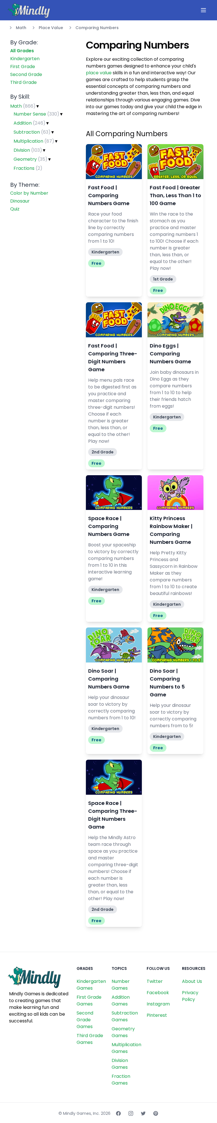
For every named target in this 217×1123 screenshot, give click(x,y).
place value (99, 72)
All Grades (22, 50)
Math (21, 28)
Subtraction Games (125, 1016)
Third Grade (23, 82)
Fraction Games (121, 1079)
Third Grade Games (90, 1039)
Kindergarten (25, 58)
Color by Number (29, 193)
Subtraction (32, 132)
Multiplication (34, 141)
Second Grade (26, 74)
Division (28, 150)
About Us (192, 981)
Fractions (28, 168)
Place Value (51, 28)
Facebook (158, 992)
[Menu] (203, 10)
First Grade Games (89, 1000)
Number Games (121, 984)
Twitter (155, 981)
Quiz (14, 209)
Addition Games (121, 1000)
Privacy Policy (190, 996)
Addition (29, 123)
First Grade (22, 66)
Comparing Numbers (97, 28)
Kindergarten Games (91, 984)
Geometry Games (123, 1032)
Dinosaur (20, 201)
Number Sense (36, 114)
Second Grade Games (85, 1020)
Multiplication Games (126, 1048)
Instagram (158, 1004)
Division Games (120, 1063)
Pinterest (157, 1015)
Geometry (30, 159)
